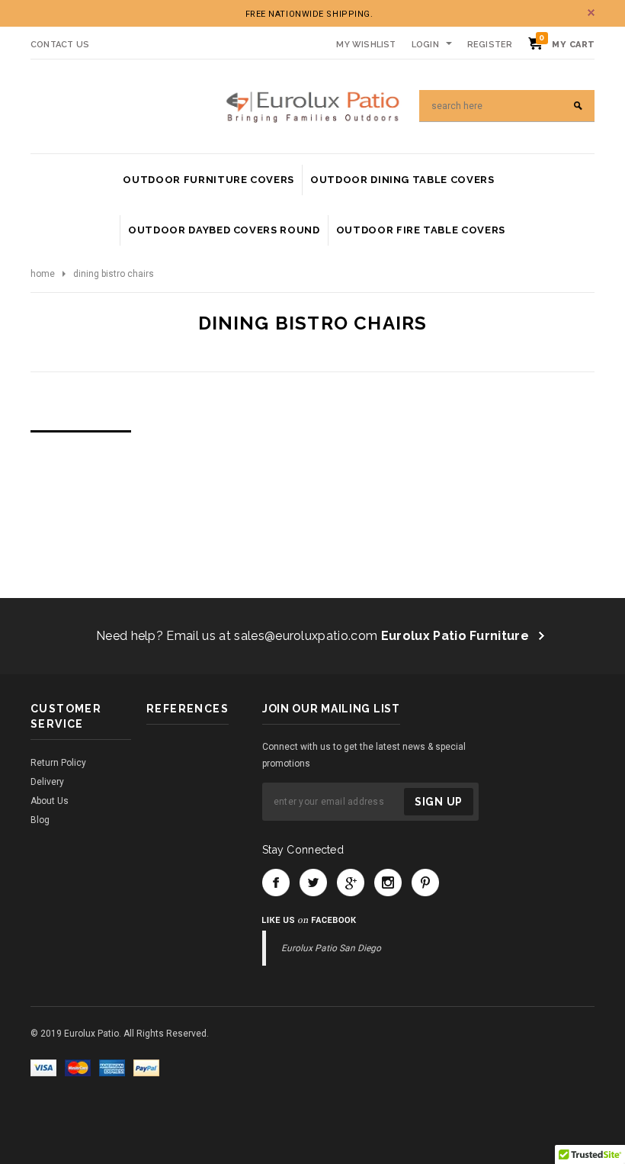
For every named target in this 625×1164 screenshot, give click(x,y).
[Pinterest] (425, 882)
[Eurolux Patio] (312, 106)
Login (425, 45)
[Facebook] (276, 882)
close (591, 12)
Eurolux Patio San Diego (331, 948)
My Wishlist (366, 45)
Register (490, 45)
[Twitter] (313, 882)
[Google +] (350, 882)
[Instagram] (388, 882)
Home (42, 273)
